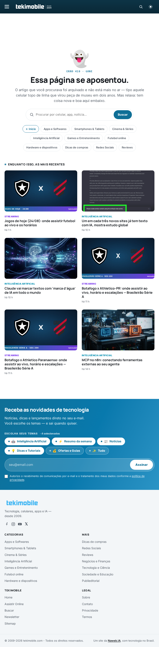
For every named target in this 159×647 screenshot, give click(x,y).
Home (8, 597)
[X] (26, 524)
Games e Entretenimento (83, 138)
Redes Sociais (105, 147)
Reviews (127, 147)
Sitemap (10, 623)
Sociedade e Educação (97, 574)
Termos (87, 617)
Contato (87, 604)
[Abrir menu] (7, 6)
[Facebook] (7, 524)
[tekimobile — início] (33, 6)
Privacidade (90, 610)
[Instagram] (13, 524)
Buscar (123, 114)
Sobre (86, 597)
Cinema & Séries (122, 129)
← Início (31, 129)
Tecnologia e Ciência (96, 567)
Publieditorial (90, 580)
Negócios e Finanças (96, 561)
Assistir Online (14, 604)
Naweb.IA (114, 640)
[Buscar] (141, 7)
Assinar (141, 465)
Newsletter (12, 617)
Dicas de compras (76, 147)
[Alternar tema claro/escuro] (150, 7)
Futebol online (117, 138)
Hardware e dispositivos (41, 147)
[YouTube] (20, 524)
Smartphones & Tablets (89, 129)
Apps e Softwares (55, 129)
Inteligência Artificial (46, 138)
